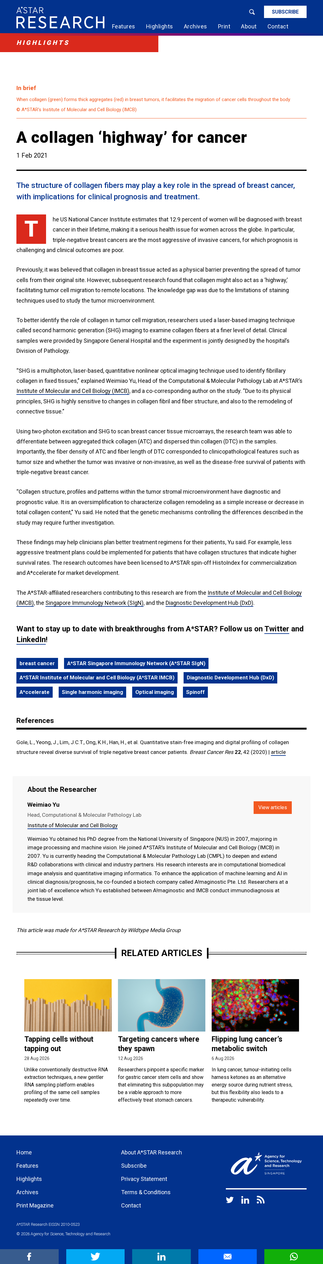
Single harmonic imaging (92, 692)
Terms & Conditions (146, 1192)
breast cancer (37, 663)
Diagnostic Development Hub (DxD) (209, 602)
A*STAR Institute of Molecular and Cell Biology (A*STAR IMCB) (97, 677)
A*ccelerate (35, 692)
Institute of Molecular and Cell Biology (72, 825)
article (278, 752)
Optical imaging (154, 692)
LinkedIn (31, 639)
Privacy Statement (144, 1179)
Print (224, 26)
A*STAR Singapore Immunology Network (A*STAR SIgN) (136, 663)
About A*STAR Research (151, 1152)
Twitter (276, 628)
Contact (278, 26)
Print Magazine (35, 1205)
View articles (272, 807)
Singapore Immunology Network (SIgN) (94, 602)
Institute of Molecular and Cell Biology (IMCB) (72, 391)
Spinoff (195, 692)
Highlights (159, 26)
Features (123, 26)
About (249, 26)
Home (24, 1152)
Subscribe (285, 12)
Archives (195, 26)
